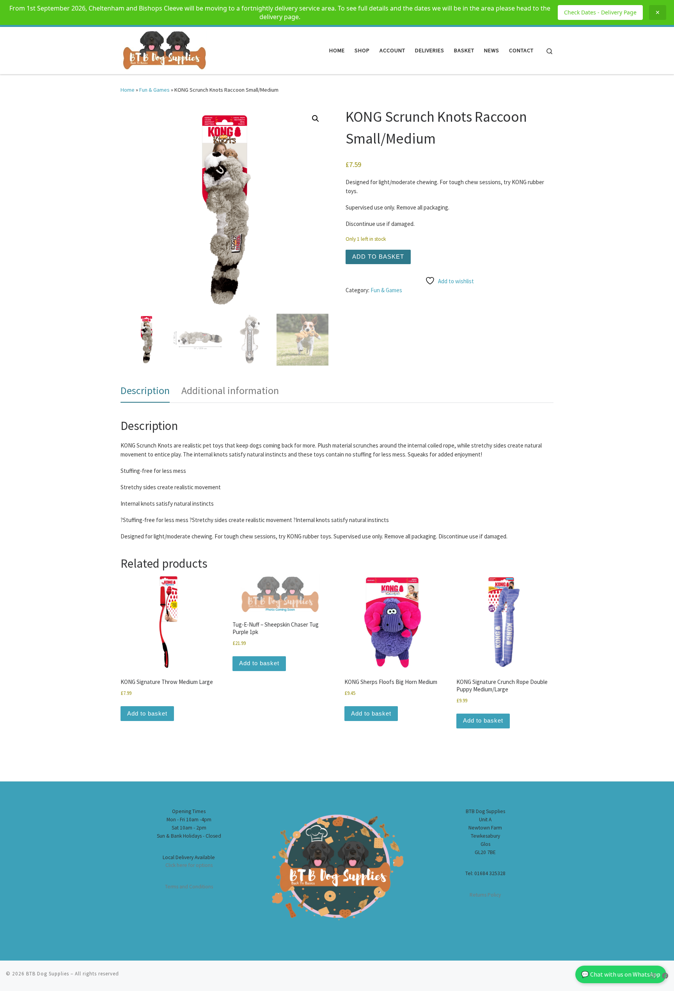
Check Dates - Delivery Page (600, 12)
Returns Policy (485, 895)
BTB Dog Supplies (47, 973)
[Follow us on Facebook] (665, 976)
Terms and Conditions (189, 886)
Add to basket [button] (147, 713)
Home (128, 89)
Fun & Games (154, 89)
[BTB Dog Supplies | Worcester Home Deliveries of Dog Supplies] (164, 49)
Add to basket (378, 256)
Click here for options (189, 865)
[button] (316, 119)
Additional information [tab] (230, 390)
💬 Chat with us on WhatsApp (620, 974)
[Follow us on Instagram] (653, 976)
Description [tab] (145, 390)
